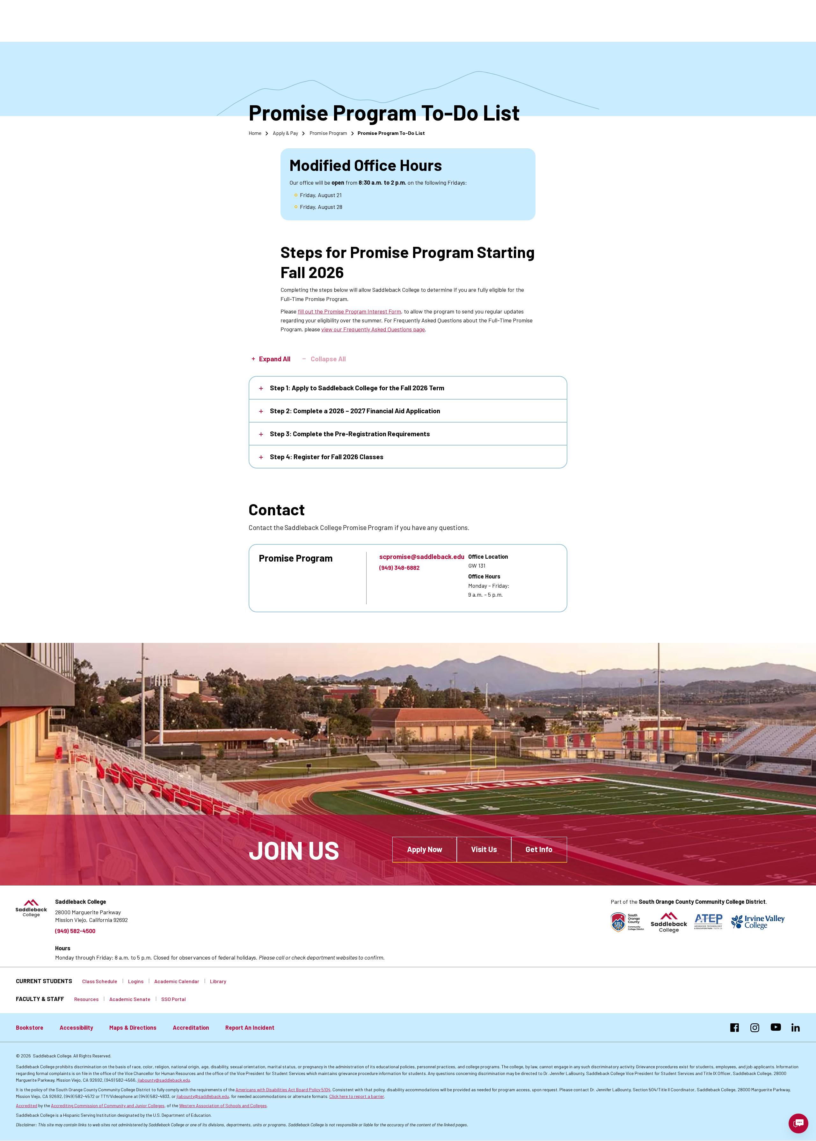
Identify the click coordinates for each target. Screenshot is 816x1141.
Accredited (26, 1105)
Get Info (539, 849)
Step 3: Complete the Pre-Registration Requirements (350, 434)
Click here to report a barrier (356, 1096)
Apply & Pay (285, 133)
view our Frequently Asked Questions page (373, 329)
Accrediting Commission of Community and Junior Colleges (107, 1105)
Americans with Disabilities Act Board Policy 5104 (283, 1089)
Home (255, 133)
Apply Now (424, 849)
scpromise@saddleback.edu (421, 556)
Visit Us (484, 849)
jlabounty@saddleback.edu (164, 1080)
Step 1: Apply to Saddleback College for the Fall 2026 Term (357, 388)
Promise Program (328, 133)
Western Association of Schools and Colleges (223, 1105)
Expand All (274, 359)
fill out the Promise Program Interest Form (349, 311)
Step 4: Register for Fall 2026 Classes (326, 456)
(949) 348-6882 (399, 567)
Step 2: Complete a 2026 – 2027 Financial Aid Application (355, 411)
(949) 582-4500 (75, 930)
